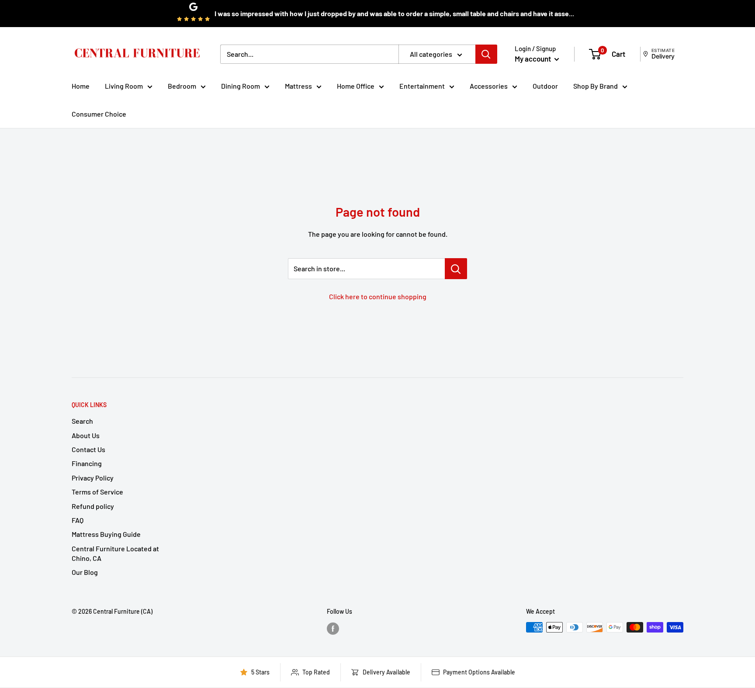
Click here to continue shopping (377, 296)
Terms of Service (97, 491)
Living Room (124, 86)
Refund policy (93, 506)
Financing (87, 463)
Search (82, 421)
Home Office (355, 86)
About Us (86, 435)
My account (533, 58)
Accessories (489, 86)
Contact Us (88, 449)
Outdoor (545, 86)
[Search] (486, 54)
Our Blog (85, 572)
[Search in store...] (456, 268)
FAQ (77, 520)
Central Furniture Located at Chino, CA (115, 553)
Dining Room (240, 86)
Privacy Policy (93, 478)
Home (81, 86)
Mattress (298, 86)
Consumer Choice (99, 114)
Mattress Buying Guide (106, 534)
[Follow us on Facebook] (333, 628)
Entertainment (422, 86)
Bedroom (182, 86)
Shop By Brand (595, 86)
